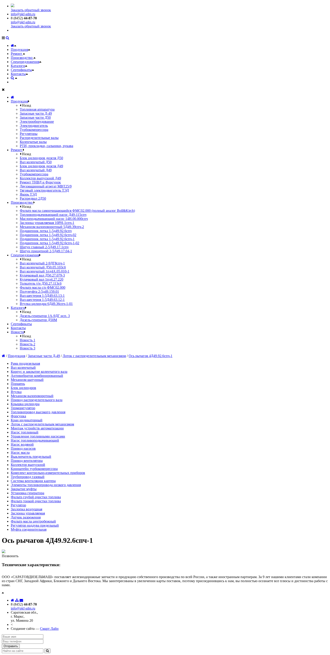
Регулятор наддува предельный (35, 525)
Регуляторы (28, 134)
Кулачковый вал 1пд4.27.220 (41, 279)
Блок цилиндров (23, 388)
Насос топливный (24, 432)
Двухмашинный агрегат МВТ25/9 (46, 186)
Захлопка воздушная (26, 509)
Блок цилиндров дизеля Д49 (41, 166)
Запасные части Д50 (35, 117)
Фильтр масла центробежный (33, 521)
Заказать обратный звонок (31, 10)
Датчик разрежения (26, 517)
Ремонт (17, 54)
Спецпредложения (25, 62)
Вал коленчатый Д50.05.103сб (43, 267)
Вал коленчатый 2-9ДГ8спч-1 (42, 263)
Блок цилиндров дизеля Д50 (41, 158)
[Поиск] (7, 38)
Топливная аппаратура (37, 109)
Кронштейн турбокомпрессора (34, 469)
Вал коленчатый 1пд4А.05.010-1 (44, 271)
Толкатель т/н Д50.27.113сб (41, 283)
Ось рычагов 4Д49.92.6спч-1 (150, 356)
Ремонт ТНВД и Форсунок (40, 182)
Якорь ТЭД (28, 194)
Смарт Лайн (49, 628)
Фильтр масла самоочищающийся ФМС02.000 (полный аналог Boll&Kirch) (77, 210)
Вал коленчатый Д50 (36, 162)
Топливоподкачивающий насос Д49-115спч (53, 215)
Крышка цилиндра (25, 404)
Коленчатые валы (33, 142)
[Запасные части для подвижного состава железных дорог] (12, 97)
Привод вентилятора (27, 461)
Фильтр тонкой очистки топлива (36, 501)
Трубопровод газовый (27, 477)
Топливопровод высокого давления (38, 412)
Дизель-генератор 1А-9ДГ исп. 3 (45, 316)
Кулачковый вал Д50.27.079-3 (42, 275)
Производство (22, 58)
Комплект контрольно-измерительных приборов (48, 473)
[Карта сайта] (17, 600)
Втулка (16, 392)
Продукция (19, 49)
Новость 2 (27, 344)
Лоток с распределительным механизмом (94, 356)
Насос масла (20, 452)
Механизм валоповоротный (32, 396)
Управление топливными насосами (38, 436)
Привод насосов (23, 448)
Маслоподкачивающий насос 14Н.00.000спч (54, 219)
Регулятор (18, 505)
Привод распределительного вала (36, 400)
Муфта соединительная (28, 529)
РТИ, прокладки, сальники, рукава (46, 146)
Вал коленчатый (23, 367)
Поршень (18, 384)
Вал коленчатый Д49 (36, 170)
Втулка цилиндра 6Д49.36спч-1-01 (46, 304)
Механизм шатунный (27, 380)
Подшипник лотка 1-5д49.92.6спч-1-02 (49, 243)
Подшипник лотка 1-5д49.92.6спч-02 (48, 235)
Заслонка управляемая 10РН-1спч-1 (47, 223)
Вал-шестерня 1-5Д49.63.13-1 (42, 295)
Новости (17, 332)
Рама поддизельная (25, 363)
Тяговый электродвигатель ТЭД (44, 190)
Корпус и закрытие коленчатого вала (39, 371)
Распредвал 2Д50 (33, 198)
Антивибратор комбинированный (37, 376)
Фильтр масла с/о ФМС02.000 (42, 287)
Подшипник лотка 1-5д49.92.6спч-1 (47, 239)
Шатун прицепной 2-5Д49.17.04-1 (46, 251)
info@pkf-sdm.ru (23, 14)
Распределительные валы (39, 138)
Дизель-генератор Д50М (38, 320)
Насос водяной (22, 444)
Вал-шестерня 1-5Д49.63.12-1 (42, 300)
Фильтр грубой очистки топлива (36, 497)
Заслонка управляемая (28, 513)
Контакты (18, 74)
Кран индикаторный (26, 420)
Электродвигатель (34, 125)
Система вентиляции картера (33, 481)
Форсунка (18, 416)
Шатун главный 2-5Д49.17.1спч (44, 247)
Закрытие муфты (24, 489)
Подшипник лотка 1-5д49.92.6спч (46, 231)
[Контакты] (21, 600)
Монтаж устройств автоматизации (37, 428)
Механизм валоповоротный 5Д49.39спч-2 (52, 227)
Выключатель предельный (31, 456)
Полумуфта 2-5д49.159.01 (39, 291)
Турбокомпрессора (34, 130)
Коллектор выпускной (28, 465)
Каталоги (18, 66)
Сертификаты (21, 70)
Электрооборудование (37, 121)
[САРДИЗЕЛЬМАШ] (12, 6)
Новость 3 (27, 348)
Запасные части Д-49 (36, 113)
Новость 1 (27, 340)
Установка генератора (27, 493)
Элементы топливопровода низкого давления (46, 485)
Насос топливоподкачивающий (35, 440)
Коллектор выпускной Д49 (40, 178)
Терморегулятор (23, 408)
